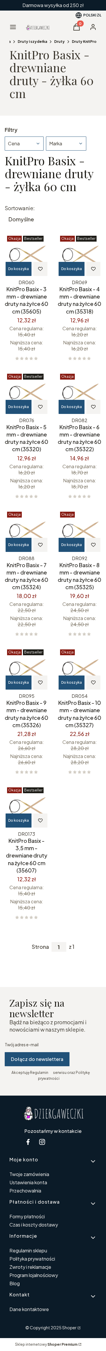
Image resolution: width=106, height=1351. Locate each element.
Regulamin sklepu (28, 1250)
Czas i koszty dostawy (33, 1225)
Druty (59, 41)
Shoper (69, 1327)
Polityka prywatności (32, 1259)
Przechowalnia (25, 1190)
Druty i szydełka (32, 41)
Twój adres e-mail (22, 1044)
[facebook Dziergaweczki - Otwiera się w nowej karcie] (28, 1142)
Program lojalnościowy (33, 1275)
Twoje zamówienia (29, 1174)
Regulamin (39, 1072)
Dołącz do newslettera (37, 1059)
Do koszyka (18, 269)
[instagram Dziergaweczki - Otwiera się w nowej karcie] (42, 1142)
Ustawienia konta (28, 1182)
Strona (40, 947)
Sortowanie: (20, 208)
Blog (14, 1283)
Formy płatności (27, 1216)
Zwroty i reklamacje (30, 1267)
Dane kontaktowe (29, 1309)
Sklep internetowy (46, 1344)
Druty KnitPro (84, 41)
